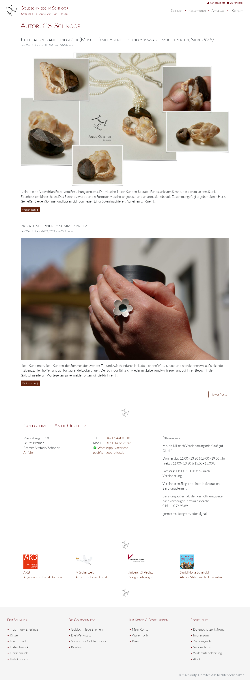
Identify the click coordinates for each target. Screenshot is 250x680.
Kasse (136, 641)
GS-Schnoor (66, 45)
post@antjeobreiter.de (108, 452)
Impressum (201, 635)
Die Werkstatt (81, 635)
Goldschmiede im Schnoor (44, 8)
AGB (196, 659)
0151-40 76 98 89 (118, 443)
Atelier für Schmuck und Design (44, 14)
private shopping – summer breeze (55, 225)
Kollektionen (197, 10)
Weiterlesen (29, 209)
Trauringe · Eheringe (24, 629)
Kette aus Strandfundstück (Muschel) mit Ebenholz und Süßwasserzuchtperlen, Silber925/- (118, 39)
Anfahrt (28, 452)
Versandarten (202, 647)
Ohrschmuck (19, 653)
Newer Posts (219, 394)
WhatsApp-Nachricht (113, 448)
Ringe (14, 635)
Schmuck (176, 10)
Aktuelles (218, 10)
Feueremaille (19, 641)
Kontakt (237, 10)
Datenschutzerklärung (209, 629)
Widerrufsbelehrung (207, 653)
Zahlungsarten (203, 641)
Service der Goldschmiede (89, 641)
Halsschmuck (19, 647)
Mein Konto (140, 629)
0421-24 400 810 (118, 438)
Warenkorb (236, 2)
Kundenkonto (217, 2)
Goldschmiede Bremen (87, 629)
